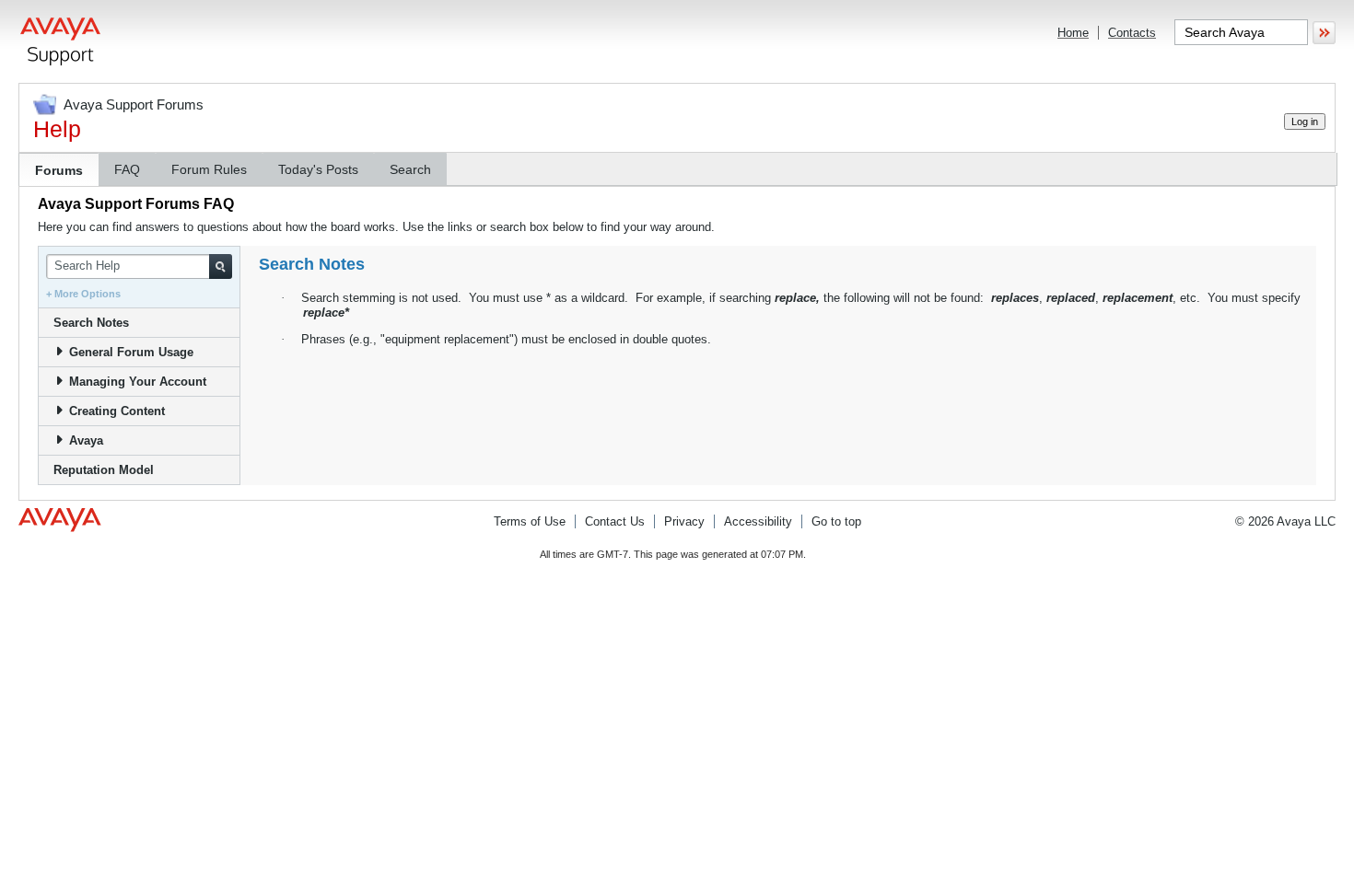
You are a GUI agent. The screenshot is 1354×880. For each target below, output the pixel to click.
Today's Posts (318, 169)
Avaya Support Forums (134, 104)
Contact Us (615, 521)
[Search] (220, 266)
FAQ (127, 169)
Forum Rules (209, 169)
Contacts (1132, 33)
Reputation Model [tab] (103, 470)
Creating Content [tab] (117, 411)
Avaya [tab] (86, 440)
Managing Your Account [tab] (137, 381)
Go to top (836, 521)
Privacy (684, 521)
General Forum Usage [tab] (131, 352)
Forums (59, 170)
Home (1073, 33)
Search (410, 169)
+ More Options (83, 293)
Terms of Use (530, 521)
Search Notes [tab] (91, 323)
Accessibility (758, 521)
